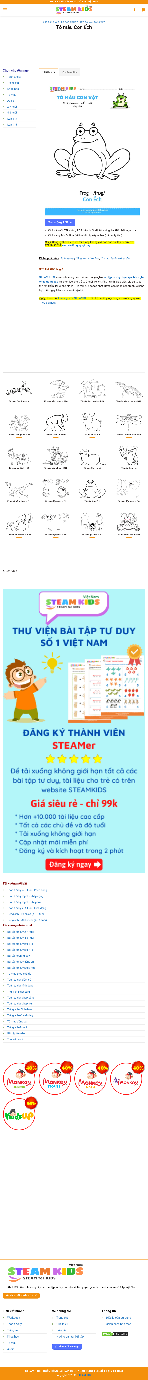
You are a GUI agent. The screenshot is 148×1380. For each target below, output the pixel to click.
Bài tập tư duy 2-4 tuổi (20, 931)
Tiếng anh (13, 83)
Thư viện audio (16, 1039)
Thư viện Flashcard (18, 991)
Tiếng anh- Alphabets (19, 1009)
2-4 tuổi (12, 106)
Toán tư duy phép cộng (20, 997)
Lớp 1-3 (12, 118)
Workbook (13, 1317)
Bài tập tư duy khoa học (21, 967)
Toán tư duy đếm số (19, 979)
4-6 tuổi (12, 112)
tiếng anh (81, 258)
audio (126, 258)
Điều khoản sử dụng (118, 1317)
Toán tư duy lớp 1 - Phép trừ (24, 902)
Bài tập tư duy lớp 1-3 (20, 943)
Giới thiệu (62, 1324)
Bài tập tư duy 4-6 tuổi (20, 937)
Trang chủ (62, 1317)
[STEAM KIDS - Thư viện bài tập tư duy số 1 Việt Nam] (74, 9)
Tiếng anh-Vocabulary (20, 1015)
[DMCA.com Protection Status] (115, 1333)
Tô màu (11, 94)
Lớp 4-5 (12, 124)
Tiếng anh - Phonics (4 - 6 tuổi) (26, 914)
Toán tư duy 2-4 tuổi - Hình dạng (26, 908)
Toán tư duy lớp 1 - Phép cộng (25, 896)
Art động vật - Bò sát (56, 22)
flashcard (116, 258)
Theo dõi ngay (47, 302)
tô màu (105, 258)
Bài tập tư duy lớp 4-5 (20, 949)
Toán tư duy (14, 76)
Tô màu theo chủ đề (19, 973)
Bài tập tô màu (16, 1033)
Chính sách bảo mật (118, 1324)
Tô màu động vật (95, 22)
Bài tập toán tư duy (18, 955)
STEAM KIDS (47, 277)
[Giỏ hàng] (143, 10)
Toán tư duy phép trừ (19, 1003)
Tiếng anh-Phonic (17, 1027)
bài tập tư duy (112, 277)
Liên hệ (61, 1330)
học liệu (127, 277)
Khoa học (13, 88)
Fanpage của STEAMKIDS (73, 298)
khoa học (93, 258)
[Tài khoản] (134, 10)
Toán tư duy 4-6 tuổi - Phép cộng (27, 890)
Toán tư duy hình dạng (20, 985)
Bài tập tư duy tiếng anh (21, 961)
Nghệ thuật (77, 22)
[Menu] (5, 9)
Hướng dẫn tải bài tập (70, 1336)
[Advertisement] (74, 54)
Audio (10, 100)
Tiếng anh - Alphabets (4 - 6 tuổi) (27, 920)
